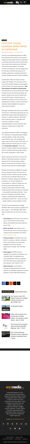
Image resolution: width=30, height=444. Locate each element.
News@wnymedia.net (18, 419)
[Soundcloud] (26, 424)
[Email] (14, 283)
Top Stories (9, 6)
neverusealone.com (10, 235)
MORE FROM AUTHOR (21, 291)
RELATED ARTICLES (8, 291)
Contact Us (25, 439)
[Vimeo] (15, 428)
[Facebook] (3, 283)
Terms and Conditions (8, 439)
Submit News (18, 439)
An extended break (16, 306)
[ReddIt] (11, 283)
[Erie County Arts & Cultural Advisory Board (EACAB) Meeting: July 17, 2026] (6, 326)
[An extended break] (6, 308)
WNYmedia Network (8, 52)
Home (3, 6)
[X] (7, 283)
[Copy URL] (18, 283)
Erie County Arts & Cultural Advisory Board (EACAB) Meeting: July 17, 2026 (19, 326)
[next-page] (5, 342)
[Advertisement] (15, 23)
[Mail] (12, 424)
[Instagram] (8, 424)
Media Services (19, 437)
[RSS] (21, 424)
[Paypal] (16, 424)
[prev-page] (3, 342)
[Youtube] (19, 428)
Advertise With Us (10, 437)
